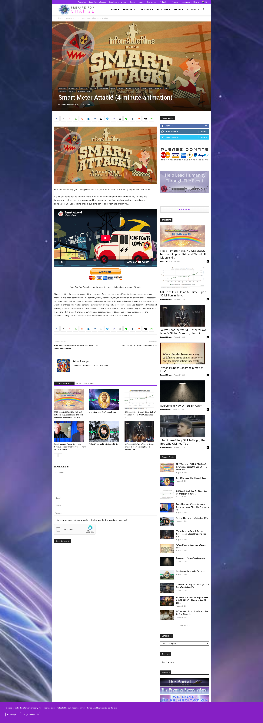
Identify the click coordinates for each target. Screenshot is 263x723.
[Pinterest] (69, 118)
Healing (132, 2)
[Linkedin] (88, 118)
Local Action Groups (132, 88)
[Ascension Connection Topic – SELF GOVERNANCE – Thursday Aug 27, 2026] (167, 601)
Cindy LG (163, 261)
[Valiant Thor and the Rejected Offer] (105, 431)
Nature (196, 2)
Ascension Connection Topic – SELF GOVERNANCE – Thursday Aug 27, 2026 (192, 600)
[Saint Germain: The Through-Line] (105, 399)
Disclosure (83, 88)
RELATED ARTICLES (64, 384)
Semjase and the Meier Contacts (190, 571)
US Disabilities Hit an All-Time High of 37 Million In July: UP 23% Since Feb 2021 (140, 415)
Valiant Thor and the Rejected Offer (104, 444)
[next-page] (60, 455)
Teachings (72, 91)
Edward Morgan (67, 104)
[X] (63, 118)
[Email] (101, 118)
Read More (184, 209)
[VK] (94, 118)
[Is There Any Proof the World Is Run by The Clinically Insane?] (167, 615)
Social (177, 9)
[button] (204, 9)
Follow (204, 132)
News (150, 88)
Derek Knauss (165, 409)
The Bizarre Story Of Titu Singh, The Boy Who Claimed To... (182, 442)
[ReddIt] (82, 118)
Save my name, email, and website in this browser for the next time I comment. (92, 520)
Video (89, 91)
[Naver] (151, 118)
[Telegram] (107, 118)
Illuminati (121, 88)
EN (205, 2)
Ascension (82, 2)
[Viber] (113, 118)
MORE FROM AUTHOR (85, 384)
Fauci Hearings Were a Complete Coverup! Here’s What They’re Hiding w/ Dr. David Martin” (70, 447)
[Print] (120, 118)
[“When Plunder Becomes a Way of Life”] (184, 353)
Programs (162, 9)
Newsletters (158, 88)
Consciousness (73, 88)
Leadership (186, 2)
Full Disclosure (103, 88)
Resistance (145, 9)
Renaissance (151, 2)
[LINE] (126, 118)
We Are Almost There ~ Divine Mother (139, 345)
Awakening (70, 18)
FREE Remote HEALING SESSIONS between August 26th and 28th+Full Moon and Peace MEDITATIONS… (68, 415)
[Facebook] (57, 118)
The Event (128, 9)
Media (141, 2)
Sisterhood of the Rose (117, 2)
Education (93, 88)
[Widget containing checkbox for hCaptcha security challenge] (74, 529)
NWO (166, 88)
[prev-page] (56, 455)
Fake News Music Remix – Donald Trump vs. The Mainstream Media (76, 347)
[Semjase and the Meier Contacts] (167, 574)
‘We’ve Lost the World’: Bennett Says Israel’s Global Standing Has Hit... (183, 331)
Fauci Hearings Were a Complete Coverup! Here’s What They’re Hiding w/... (192, 507)
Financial (175, 2)
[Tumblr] (132, 118)
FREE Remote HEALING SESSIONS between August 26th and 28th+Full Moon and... (183, 254)
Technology (164, 2)
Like (205, 126)
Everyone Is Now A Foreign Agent (181, 405)
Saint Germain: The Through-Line (102, 412)
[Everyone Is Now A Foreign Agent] (184, 391)
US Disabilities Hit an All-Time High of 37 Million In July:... (184, 293)
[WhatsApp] (75, 118)
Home (114, 9)
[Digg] (145, 118)
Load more (184, 625)
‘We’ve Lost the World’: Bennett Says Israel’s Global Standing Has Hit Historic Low (139, 447)
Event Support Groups (97, 2)
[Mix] (138, 118)
